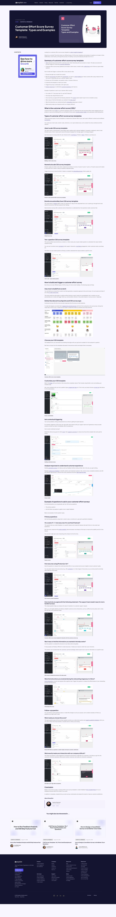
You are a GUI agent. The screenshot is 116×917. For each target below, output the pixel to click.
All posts (53, 805)
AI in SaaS (17, 886)
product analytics (62, 529)
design (51, 383)
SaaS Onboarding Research (71, 868)
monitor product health (81, 112)
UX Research (17, 874)
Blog (67, 863)
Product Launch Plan (19, 880)
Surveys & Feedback (26, 22)
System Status (54, 878)
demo (83, 134)
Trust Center (54, 880)
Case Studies (68, 869)
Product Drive (69, 866)
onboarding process (78, 171)
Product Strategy (84, 869)
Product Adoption (18, 873)
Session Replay (18, 882)
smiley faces (87, 66)
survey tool (96, 387)
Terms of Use (17, 896)
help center (72, 100)
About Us (53, 869)
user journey (53, 76)
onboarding (69, 102)
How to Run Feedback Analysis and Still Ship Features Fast (25, 842)
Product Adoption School (71, 865)
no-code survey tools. (53, 292)
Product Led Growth (41, 880)
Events (53, 863)
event (63, 432)
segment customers (72, 432)
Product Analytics (40, 863)
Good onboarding (49, 681)
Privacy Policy (22, 896)
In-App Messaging (18, 879)
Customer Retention (41, 878)
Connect (57, 805)
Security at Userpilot (55, 877)
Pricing (46, 2)
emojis (55, 203)
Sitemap (67, 871)
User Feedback (40, 866)
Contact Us (54, 868)
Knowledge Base (18, 871)
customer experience (66, 86)
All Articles (89, 895)
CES (47, 62)
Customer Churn (84, 871)
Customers (61, 2)
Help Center (54, 875)
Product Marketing (70, 877)
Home (16, 22)
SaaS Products (18, 877)
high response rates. (81, 472)
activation (70, 569)
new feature (74, 134)
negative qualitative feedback (92, 720)
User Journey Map (84, 878)
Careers (53, 865)
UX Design (68, 880)
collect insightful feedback (76, 52)
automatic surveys (53, 468)
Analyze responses (50, 86)
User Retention (84, 872)
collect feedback (78, 76)
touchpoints (65, 76)
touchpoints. (48, 120)
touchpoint (61, 246)
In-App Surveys (84, 863)
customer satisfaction (65, 64)
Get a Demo (97, 2)
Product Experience (18, 885)
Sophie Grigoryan (23, 36)
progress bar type (73, 387)
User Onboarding (40, 875)
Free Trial (56, 2)
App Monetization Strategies (20, 883)
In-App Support (40, 881)
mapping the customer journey (69, 306)
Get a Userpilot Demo (91, 789)
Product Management (70, 878)
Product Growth (69, 875)
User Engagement (18, 876)
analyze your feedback (54, 471)
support (75, 97)
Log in (91, 2)
